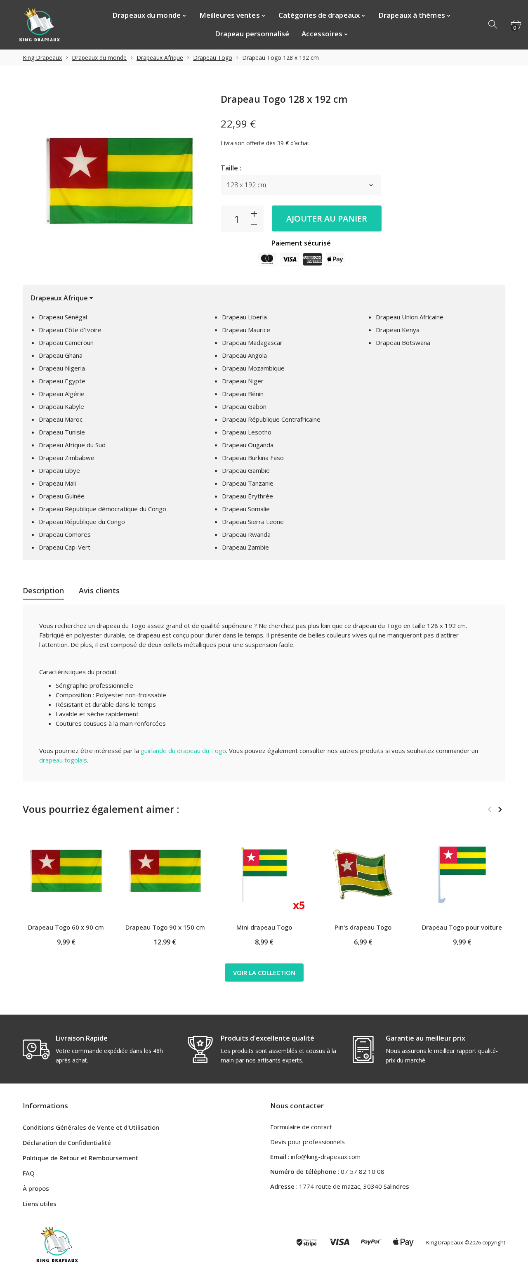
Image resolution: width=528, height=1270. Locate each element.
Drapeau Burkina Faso (253, 457)
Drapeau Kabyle (61, 406)
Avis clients (99, 590)
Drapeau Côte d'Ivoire (70, 330)
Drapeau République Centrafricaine (271, 419)
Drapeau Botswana (403, 342)
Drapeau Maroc (60, 419)
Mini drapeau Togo (264, 927)
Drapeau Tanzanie (247, 483)
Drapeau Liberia (244, 317)
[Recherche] (493, 24)
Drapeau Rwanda (246, 534)
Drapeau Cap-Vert (64, 547)
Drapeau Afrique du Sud (72, 445)
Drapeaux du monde (99, 57)
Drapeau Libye (59, 470)
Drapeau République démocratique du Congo (102, 509)
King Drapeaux (42, 57)
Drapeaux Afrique (160, 57)
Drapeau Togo (212, 57)
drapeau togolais (63, 760)
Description (43, 590)
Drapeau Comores (65, 534)
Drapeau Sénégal (63, 317)
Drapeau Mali (57, 483)
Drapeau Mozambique (253, 368)
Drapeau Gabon (244, 406)
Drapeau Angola (244, 355)
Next (499, 809)
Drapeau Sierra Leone (253, 521)
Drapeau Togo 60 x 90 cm (66, 927)
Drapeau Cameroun (66, 342)
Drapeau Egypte (62, 381)
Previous (489, 809)
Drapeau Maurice (246, 330)
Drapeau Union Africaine (409, 317)
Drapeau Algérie (62, 393)
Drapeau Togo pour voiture (462, 927)
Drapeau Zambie (245, 547)
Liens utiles (40, 1203)
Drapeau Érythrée (247, 496)
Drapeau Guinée (62, 496)
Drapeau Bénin (243, 393)
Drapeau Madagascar (252, 342)
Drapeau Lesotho (246, 432)
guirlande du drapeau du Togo (183, 750)
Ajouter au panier (326, 218)
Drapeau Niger (243, 381)
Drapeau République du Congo (82, 521)
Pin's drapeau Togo (363, 927)
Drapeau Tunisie (62, 432)
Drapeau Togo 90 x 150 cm (165, 927)
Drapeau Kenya (398, 330)
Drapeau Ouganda (247, 445)
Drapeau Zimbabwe (66, 457)
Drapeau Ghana (60, 355)
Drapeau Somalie (246, 509)
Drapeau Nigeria (62, 368)
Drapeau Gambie (246, 470)
